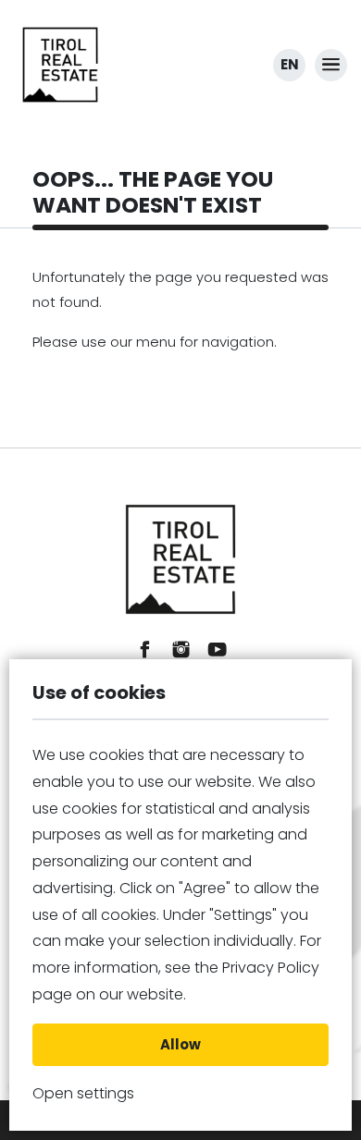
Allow (180, 1044)
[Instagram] (181, 649)
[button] (331, 65)
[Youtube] (217, 649)
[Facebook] (145, 649)
